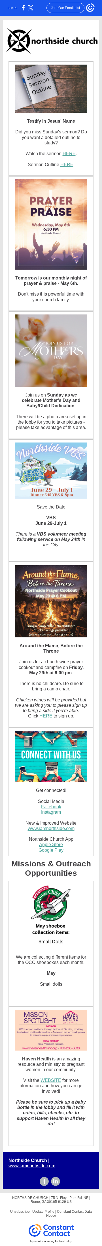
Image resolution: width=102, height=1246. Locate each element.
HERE (69, 153)
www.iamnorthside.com (51, 828)
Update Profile (43, 1212)
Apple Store (51, 844)
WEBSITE (51, 1080)
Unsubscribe (20, 1212)
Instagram (51, 812)
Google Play (51, 850)
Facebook (51, 806)
